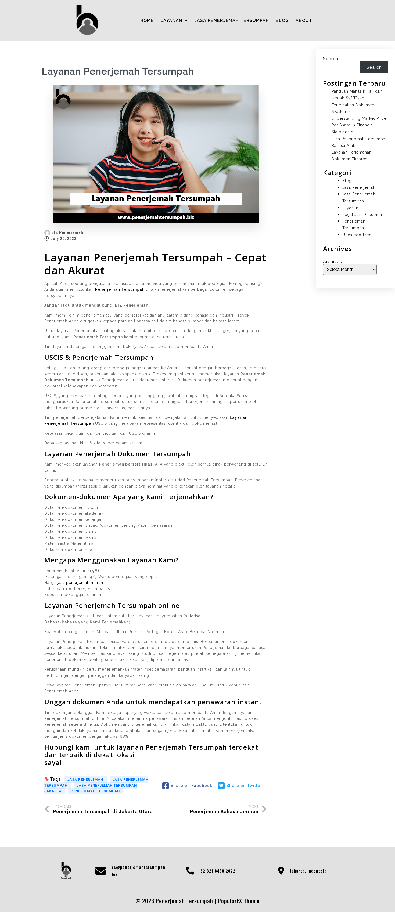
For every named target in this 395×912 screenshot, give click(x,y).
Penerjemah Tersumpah (95, 791)
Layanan (350, 208)
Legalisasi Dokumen (362, 214)
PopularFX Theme (239, 901)
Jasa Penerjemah (85, 779)
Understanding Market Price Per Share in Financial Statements (359, 125)
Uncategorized (357, 235)
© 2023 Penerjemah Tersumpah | (176, 901)
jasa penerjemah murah (80, 582)
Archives (332, 261)
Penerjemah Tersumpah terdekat (202, 747)
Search (330, 58)
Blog (347, 181)
